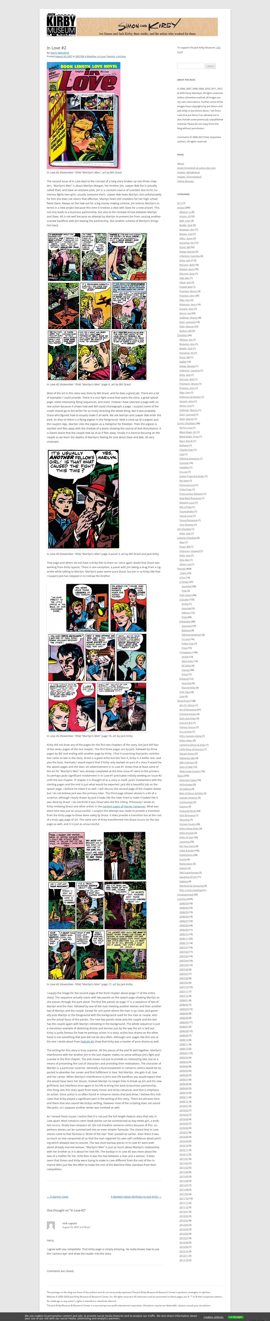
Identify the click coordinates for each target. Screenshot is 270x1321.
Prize (184, 617)
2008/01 (183, 1000)
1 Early (183, 573)
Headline (184, 467)
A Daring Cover (58, 1196)
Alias (181, 542)
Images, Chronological (189, 176)
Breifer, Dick (185, 225)
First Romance (187, 815)
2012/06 (183, 1233)
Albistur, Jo (185, 212)
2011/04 (183, 1172)
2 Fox (182, 577)
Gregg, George (187, 251)
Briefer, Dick (185, 348)
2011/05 (183, 1176)
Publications (186, 855)
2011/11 (183, 1202)
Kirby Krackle (186, 833)
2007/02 (183, 951)
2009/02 (183, 1057)
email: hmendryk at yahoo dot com (196, 168)
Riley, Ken (184, 300)
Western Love (187, 502)
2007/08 (79, 56)
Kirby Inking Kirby (189, 828)
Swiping (183, 881)
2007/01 (183, 947)
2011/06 (183, 1180)
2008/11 (183, 1044)
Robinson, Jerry (187, 304)
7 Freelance (185, 652)
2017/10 (183, 1260)
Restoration (185, 863)
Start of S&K (185, 766)
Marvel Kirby (188, 687)
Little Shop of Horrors (191, 749)
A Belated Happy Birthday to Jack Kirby (136, 1196)
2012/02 (183, 1216)
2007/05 (183, 965)
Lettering (184, 841)
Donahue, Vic (186, 242)
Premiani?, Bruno (188, 383)
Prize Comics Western (191, 493)
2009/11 (183, 1097)
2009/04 (183, 1066)
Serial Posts (183, 700)
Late (181, 696)
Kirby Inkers (185, 740)
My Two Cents (187, 846)
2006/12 (183, 943)
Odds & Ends (186, 850)
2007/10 (183, 987)
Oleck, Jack (185, 282)
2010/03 (183, 1114)
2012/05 (183, 1229)
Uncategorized (185, 894)
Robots (183, 868)
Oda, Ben (184, 278)
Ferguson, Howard (189, 551)
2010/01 (183, 1106)
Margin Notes (186, 753)
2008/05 (183, 1018)
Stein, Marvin (186, 326)
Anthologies (185, 784)
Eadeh (182, 361)
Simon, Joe (185, 313)
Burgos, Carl (185, 234)
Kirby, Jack (184, 260)
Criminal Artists (187, 714)
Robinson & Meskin (190, 397)
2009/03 (183, 1062)
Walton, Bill (185, 330)
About (180, 163)
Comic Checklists (186, 423)
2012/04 (183, 1224)
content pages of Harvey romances (124, 806)
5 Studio (183, 599)
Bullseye (183, 445)
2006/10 (183, 934)
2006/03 (183, 903)
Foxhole (183, 463)
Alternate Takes (187, 780)
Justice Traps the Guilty (191, 476)
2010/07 (183, 1132)
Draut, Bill (184, 247)
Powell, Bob (185, 286)
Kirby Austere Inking (190, 736)
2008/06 (183, 1022)
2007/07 (183, 973)
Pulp (184, 590)
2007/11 (183, 991)
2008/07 (183, 1026)
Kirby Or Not (186, 837)
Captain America (188, 797)
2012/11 (183, 1255)
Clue (181, 454)
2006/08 (183, 925)
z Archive (121, 56)
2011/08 (183, 1189)
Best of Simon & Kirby (191, 793)
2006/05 (183, 912)
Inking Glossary (185, 181)
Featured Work (187, 811)
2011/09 (183, 1194)
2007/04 (183, 960)
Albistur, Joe (185, 339)
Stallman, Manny (188, 317)
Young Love (185, 515)
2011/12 (183, 1207)
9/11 (179, 203)
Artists (180, 207)
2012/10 (183, 1251)
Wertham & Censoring (191, 885)
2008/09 (183, 1035)
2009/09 (183, 1088)
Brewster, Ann (187, 229)
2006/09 (183, 929)
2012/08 (183, 1242)
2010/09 (183, 1141)
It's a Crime (185, 731)
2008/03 (183, 1009)
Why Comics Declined (191, 890)
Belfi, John (184, 220)
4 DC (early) (185, 595)
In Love (101, 56)
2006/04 (183, 907)
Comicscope (186, 802)
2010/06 (183, 1128)
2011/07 (183, 1185)
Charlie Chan (186, 449)
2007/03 (183, 956)
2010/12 (183, 1154)
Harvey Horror (187, 727)
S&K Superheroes (188, 872)
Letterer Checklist (186, 537)
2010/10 (183, 1145)
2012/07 (183, 1238)
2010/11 (183, 1150)
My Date (184, 480)
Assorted (186, 586)
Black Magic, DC (187, 432)
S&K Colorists (186, 762)
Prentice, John (187, 295)
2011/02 (183, 1163)
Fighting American (189, 458)
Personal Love (187, 485)
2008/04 (183, 1013)
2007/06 (183, 969)
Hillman (186, 612)
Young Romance (188, 520)
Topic (180, 775)
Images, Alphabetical (188, 172)
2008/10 (183, 1040)
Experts (183, 806)
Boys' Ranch (186, 441)
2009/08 (183, 1084)
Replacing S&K (187, 758)
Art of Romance (187, 709)
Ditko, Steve (185, 238)
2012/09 (183, 1247)
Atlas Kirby (187, 661)
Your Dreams (186, 524)
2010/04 (183, 1119)
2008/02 (183, 1004)
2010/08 (183, 1136)
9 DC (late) (184, 692)
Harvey (186, 670)
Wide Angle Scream (189, 771)
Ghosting (184, 819)
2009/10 (183, 1092)
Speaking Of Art (187, 877)
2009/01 (183, 1053)
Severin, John (186, 308)
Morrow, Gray (187, 273)
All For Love (185, 427)
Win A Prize (185, 507)
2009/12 (183, 1101)
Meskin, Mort (186, 269)
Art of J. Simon (187, 705)
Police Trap (185, 489)
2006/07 (183, 921)
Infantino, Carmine (189, 256)
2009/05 (183, 1070)
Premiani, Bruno (188, 291)
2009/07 (183, 1079)
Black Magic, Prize (189, 436)
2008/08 (183, 1031)
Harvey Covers (187, 824)
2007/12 (183, 995)
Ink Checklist (184, 529)
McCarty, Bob (186, 264)
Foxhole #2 (87, 1041)
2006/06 (183, 916)
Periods (111, 56)
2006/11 (183, 938)
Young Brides (186, 511)
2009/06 (183, 1075)
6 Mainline (90, 56)
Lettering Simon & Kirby (192, 744)
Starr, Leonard (187, 322)
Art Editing (185, 789)
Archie (185, 604)
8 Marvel (184, 678)
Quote (182, 859)
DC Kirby (186, 665)
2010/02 (183, 1110)
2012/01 (183, 1211)
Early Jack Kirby (187, 718)
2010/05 (183, 1123)
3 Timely (183, 582)
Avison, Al (184, 216)
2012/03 (183, 1220)
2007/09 (183, 982)
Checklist (182, 335)
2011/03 (183, 1167)
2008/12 (183, 1048)
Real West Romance (190, 498)
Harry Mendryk (60, 52)
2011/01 (183, 1158)
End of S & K (185, 722)
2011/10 (183, 1198)
